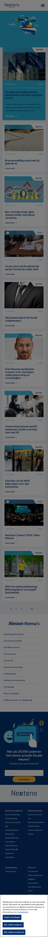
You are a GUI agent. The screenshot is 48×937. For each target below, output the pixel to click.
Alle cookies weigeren (13, 925)
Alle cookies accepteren (14, 932)
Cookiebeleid (22, 912)
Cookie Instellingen (12, 917)
